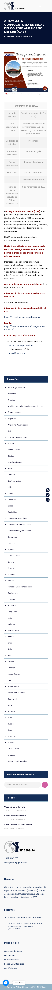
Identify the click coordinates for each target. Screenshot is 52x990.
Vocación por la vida (14, 807)
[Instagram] (48, 500)
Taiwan (11, 742)
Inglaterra (12, 624)
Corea (10, 506)
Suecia (11, 724)
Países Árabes (13, 686)
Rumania (11, 711)
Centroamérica (12, 37)
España (11, 549)
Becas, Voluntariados (14, 964)
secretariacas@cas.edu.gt (20, 345)
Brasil (10, 468)
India (10, 618)
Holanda (11, 599)
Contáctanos (10, 968)
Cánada (11, 475)
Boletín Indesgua (15, 462)
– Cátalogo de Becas (17, 387)
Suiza (10, 730)
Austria (11, 443)
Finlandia (11, 574)
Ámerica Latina (14, 412)
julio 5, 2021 (9, 828)
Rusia (10, 717)
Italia (10, 649)
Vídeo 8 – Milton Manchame (18, 824)
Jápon (10, 655)
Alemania (12, 394)
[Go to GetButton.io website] (6, 987)
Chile (10, 487)
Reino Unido (13, 699)
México (11, 661)
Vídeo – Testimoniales (17, 761)
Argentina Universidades (18, 425)
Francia (11, 580)
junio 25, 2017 (9, 811)
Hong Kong (12, 612)
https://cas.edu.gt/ (17, 353)
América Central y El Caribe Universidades (25, 406)
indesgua (22, 811)
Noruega (11, 668)
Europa (11, 562)
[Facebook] (48, 490)
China (10, 493)
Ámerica (11, 400)
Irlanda (11, 636)
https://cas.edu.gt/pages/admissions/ (22, 317)
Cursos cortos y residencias (19, 531)
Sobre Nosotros (11, 959)
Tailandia (11, 736)
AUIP (9, 431)
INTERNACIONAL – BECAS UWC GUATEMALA (25, 917)
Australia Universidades (17, 437)
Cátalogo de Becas (13, 951)
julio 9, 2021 (9, 819)
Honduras (12, 605)
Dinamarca (12, 537)
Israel (10, 643)
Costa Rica (12, 512)
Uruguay (11, 755)
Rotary (10, 705)
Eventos (11, 568)
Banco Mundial (14, 450)
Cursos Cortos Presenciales (19, 524)
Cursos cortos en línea (17, 518)
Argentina (12, 418)
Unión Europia (13, 749)
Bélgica (11, 456)
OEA (9, 680)
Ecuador (11, 543)
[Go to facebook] (6, 983)
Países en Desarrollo (16, 693)
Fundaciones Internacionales (20, 587)
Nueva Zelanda (14, 674)
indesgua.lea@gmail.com (15, 862)
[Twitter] (48, 495)
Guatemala (26, 37)
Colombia (12, 499)
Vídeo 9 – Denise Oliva (15, 815)
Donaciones (9, 955)
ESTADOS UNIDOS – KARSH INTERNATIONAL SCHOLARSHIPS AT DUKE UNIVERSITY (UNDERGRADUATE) (25, 926)
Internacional (13, 630)
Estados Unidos (14, 555)
